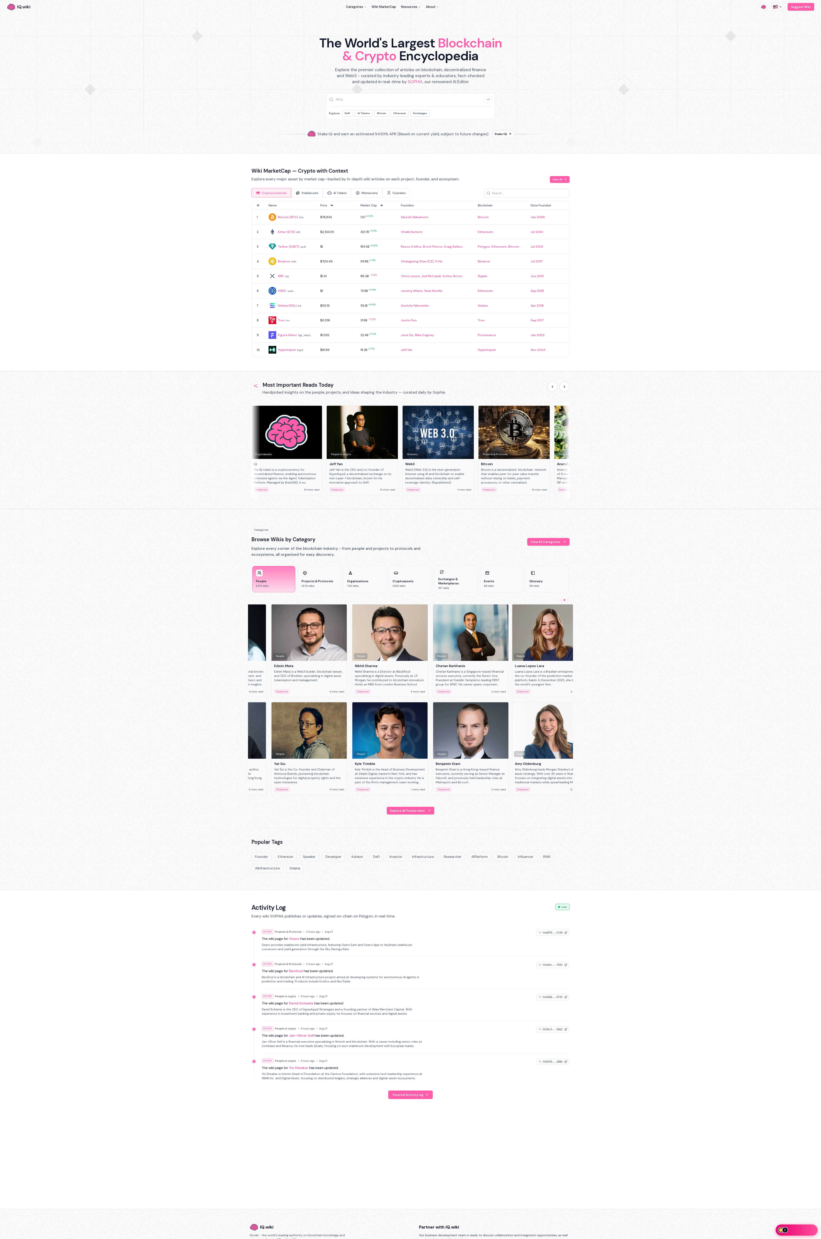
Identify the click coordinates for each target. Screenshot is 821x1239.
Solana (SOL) (287, 305)
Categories (354, 7)
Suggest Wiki (801, 7)
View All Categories (545, 542)
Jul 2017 (537, 261)
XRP (281, 276)
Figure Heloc (287, 335)
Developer (333, 856)
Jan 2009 (538, 217)
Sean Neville (433, 291)
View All (557, 179)
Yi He (438, 261)
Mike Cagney (424, 335)
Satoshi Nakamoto (414, 217)
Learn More (483, 130)
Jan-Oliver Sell (301, 1035)
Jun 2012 (537, 276)
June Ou (407, 335)
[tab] (271, 192)
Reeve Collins (411, 246)
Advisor (357, 856)
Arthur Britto (452, 276)
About (431, 7)
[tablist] (330, 192)
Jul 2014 (537, 232)
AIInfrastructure (267, 868)
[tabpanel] (410, 279)
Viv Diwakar (298, 1068)
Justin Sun (409, 320)
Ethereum (399, 113)
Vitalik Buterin (411, 232)
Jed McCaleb (431, 276)
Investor (396, 856)
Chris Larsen (410, 276)
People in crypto (285, 996)
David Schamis (301, 1003)
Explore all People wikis (407, 811)
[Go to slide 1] (561, 600)
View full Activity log (408, 1095)
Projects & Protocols (288, 931)
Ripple (482, 276)
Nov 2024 (538, 350)
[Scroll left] (552, 387)
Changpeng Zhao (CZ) (417, 261)
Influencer (525, 856)
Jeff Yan (406, 350)
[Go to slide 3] (568, 600)
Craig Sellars (453, 246)
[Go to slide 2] (564, 600)
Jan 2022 (538, 335)
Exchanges (420, 113)
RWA (547, 856)
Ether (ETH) (286, 232)
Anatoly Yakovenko (415, 305)
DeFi (347, 113)
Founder (261, 856)
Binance (284, 261)
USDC (282, 291)
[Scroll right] (564, 387)
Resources (409, 7)
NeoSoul (296, 971)
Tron (281, 320)
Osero (294, 938)
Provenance (487, 335)
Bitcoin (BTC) (288, 217)
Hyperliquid (287, 350)
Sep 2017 (537, 320)
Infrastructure (423, 856)
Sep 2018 (537, 291)
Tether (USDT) (288, 246)
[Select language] (777, 7)
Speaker (309, 856)
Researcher (453, 856)
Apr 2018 (537, 305)
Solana (483, 305)
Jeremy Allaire (412, 291)
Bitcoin (381, 113)
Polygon (484, 246)
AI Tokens (363, 113)
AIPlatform (479, 856)
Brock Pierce (432, 246)
